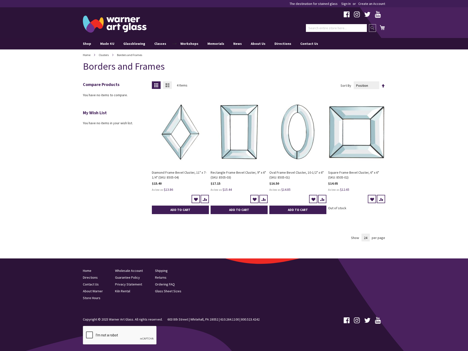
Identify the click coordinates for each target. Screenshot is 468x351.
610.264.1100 (229, 319)
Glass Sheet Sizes (168, 291)
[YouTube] (378, 15)
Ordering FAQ (165, 284)
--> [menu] (200, 43)
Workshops (189, 43)
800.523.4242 (250, 319)
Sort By (346, 85)
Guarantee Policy (127, 277)
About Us (258, 43)
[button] (196, 199)
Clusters (104, 55)
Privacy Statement (128, 284)
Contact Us (309, 43)
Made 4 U (107, 43)
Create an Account (371, 3)
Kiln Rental (122, 291)
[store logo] (114, 24)
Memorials (215, 43)
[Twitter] (367, 15)
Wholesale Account (129, 270)
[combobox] (336, 28)
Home (87, 55)
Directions (282, 43)
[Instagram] (357, 15)
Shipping (161, 270)
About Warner (93, 291)
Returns (160, 277)
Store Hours (91, 298)
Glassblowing (134, 43)
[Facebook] (347, 15)
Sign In (346, 3)
